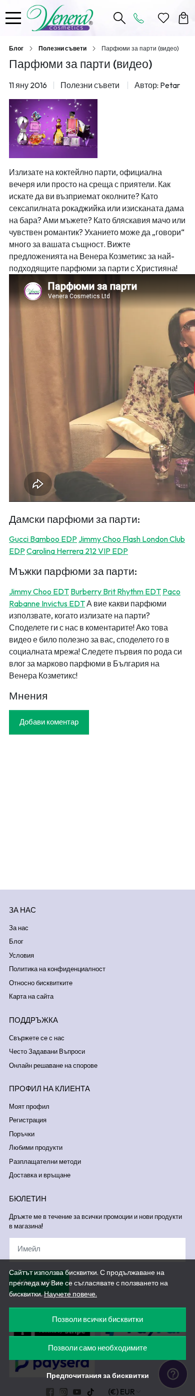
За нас (18, 928)
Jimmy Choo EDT (39, 591)
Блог (16, 48)
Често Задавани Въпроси (47, 1051)
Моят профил (29, 1106)
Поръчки (21, 1134)
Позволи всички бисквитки (97, 1319)
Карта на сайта (31, 996)
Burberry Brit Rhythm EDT (115, 591)
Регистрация (27, 1120)
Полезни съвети (62, 48)
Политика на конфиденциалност (57, 969)
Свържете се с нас (36, 1038)
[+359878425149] (142, 18)
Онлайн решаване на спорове (53, 1065)
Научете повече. (70, 1293)
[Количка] (184, 18)
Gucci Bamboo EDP (43, 539)
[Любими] (164, 18)
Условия (21, 955)
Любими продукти (35, 1147)
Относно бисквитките (40, 983)
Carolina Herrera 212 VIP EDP (77, 551)
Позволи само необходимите (97, 1347)
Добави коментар (49, 722)
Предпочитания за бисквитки (97, 1375)
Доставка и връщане (39, 1175)
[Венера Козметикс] (62, 18)
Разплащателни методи (45, 1161)
